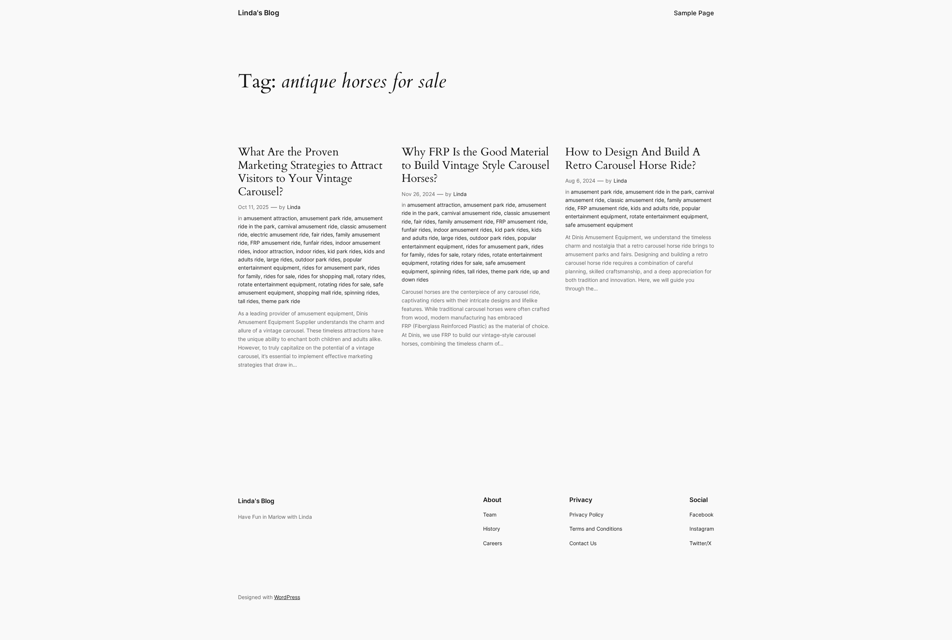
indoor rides (310, 251)
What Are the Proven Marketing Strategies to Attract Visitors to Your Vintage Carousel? (310, 172)
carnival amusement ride (307, 226)
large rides (279, 259)
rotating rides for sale (344, 284)
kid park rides (344, 251)
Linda (293, 207)
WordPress (287, 597)
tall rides (248, 301)
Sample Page (694, 13)
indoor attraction (273, 251)
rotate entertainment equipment (276, 284)
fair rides (322, 234)
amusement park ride (325, 218)
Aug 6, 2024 (580, 180)
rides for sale (279, 276)
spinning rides (361, 292)
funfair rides (317, 242)
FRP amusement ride (275, 242)
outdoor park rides (317, 259)
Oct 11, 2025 (253, 207)
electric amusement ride (279, 234)
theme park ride (280, 301)
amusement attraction (270, 218)
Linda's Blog (258, 12)
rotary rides (370, 276)
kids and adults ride (655, 208)
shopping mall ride (319, 292)
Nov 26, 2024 (418, 194)
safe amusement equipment (599, 225)
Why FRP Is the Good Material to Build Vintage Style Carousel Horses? (476, 166)
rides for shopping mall (325, 276)
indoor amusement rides (463, 229)
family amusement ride (465, 221)
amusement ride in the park (658, 192)
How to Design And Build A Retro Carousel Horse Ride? (632, 159)
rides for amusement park (333, 267)
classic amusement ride (635, 200)
